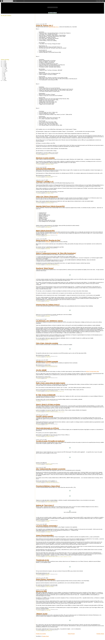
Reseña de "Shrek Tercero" (45, 268)
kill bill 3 (46, 193)
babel (46, 235)
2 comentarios (38, 436)
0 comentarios (38, 154)
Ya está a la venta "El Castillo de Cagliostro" (50, 441)
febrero (3, 78)
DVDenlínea (47, 241)
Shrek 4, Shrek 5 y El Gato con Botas (48, 404)
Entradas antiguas (100, 633)
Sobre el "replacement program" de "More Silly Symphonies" (56, 253)
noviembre (4, 68)
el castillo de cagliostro (48, 464)
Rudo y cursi (62, 391)
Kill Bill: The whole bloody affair (92, 371)
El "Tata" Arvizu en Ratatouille (46, 395)
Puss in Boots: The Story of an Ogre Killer (52, 411)
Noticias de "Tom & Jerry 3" (45, 505)
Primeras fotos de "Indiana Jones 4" (48, 304)
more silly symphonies (48, 264)
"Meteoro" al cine (41, 613)
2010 (3, 63)
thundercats (47, 574)
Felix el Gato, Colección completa (47, 343)
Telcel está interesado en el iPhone (47, 428)
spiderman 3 (66, 556)
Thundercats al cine (42, 560)
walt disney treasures (55, 482)
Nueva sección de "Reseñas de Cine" (48, 240)
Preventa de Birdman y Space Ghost (48, 486)
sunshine (69, 556)
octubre (3, 69)
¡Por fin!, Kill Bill (41, 370)
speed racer (50, 630)
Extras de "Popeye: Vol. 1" (44, 25)
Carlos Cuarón (47, 391)
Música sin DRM (41, 591)
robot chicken (51, 586)
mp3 (49, 610)
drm (45, 610)
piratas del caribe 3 (52, 556)
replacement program (55, 264)
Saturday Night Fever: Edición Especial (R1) (50, 206)
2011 (3, 62)
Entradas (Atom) (45, 636)
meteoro (46, 630)
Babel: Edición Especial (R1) (45, 230)
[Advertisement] (62, 19)
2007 (3, 66)
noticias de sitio (47, 248)
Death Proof (48, 362)
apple (46, 436)
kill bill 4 (49, 193)
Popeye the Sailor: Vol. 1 (53, 26)
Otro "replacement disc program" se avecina (50, 469)
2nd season (47, 586)
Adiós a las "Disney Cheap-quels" (47, 196)
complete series (47, 164)
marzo (3, 77)
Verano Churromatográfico (45, 535)
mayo (3, 75)
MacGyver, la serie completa (45, 158)
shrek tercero (47, 301)
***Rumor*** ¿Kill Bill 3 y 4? (45, 181)
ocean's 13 (46, 556)
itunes (51, 436)
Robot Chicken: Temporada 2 (45, 579)
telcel (53, 436)
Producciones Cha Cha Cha (54, 391)
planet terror (55, 366)
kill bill (46, 378)
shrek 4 (60, 411)
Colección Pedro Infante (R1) (45, 168)
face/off (46, 424)
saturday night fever (48, 227)
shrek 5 (63, 411)
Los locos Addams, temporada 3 (46, 525)
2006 (3, 80)
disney (46, 202)
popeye (46, 154)
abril (3, 76)
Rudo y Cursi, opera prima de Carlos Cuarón (50, 383)
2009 (3, 64)
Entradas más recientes (41, 633)
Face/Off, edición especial (44, 416)
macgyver (52, 164)
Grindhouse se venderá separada (47, 361)
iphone (48, 436)
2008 (3, 65)
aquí (57, 233)
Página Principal (71, 633)
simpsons (46, 339)
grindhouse (51, 366)
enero (3, 79)
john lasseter (49, 202)
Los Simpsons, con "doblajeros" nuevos (49, 320)
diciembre (3, 67)
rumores (52, 193)
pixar (53, 202)
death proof (47, 366)
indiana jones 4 (47, 316)
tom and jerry (47, 521)
